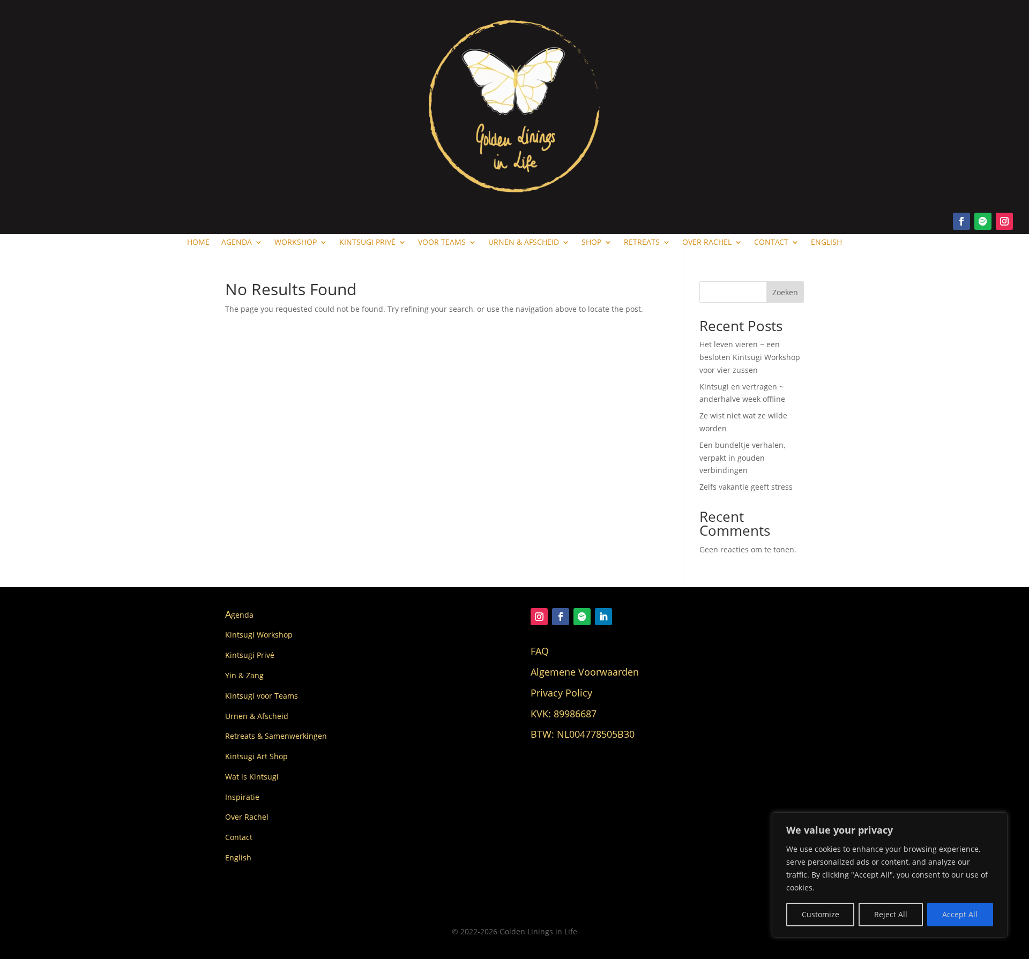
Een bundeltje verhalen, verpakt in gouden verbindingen (742, 458)
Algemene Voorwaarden (585, 671)
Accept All (960, 914)
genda (239, 615)
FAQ (540, 651)
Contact (771, 242)
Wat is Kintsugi (252, 776)
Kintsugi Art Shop (256, 756)
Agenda (236, 242)
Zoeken (785, 292)
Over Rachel (707, 242)
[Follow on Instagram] (1004, 221)
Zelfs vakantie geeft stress (746, 487)
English (826, 242)
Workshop (295, 242)
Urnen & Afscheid (523, 242)
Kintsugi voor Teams (261, 696)
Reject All (890, 914)
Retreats (642, 242)
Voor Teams (442, 242)
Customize (820, 914)
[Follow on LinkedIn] (603, 616)
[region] (890, 875)
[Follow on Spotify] (982, 221)
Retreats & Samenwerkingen (276, 736)
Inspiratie (242, 797)
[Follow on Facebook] (961, 221)
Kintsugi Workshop (259, 635)
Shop (591, 242)
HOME (198, 242)
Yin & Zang (244, 675)
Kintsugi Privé (367, 242)
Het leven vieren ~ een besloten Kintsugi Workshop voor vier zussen (749, 357)
